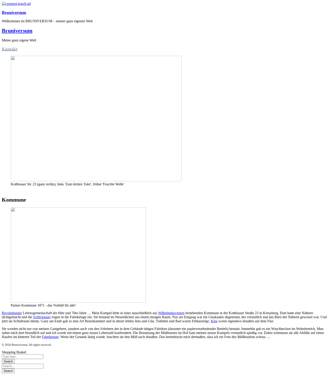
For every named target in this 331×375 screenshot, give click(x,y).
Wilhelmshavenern (171, 313)
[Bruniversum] (16, 4)
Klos (214, 321)
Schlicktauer (42, 317)
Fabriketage (50, 337)
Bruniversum (14, 12)
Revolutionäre (12, 313)
